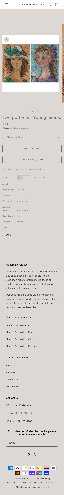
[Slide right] (38, 111)
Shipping (5, 128)
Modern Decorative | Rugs (20, 332)
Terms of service (52, 482)
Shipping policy (23, 487)
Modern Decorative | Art (18, 325)
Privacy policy (36, 482)
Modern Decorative (30, 479)
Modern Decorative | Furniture (22, 346)
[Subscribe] (54, 442)
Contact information (42, 487)
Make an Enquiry (32, 160)
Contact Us (12, 379)
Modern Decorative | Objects (21, 339)
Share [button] (8, 235)
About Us (11, 366)
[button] (6, 4)
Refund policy (20, 482)
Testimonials (12, 386)
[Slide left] (25, 111)
